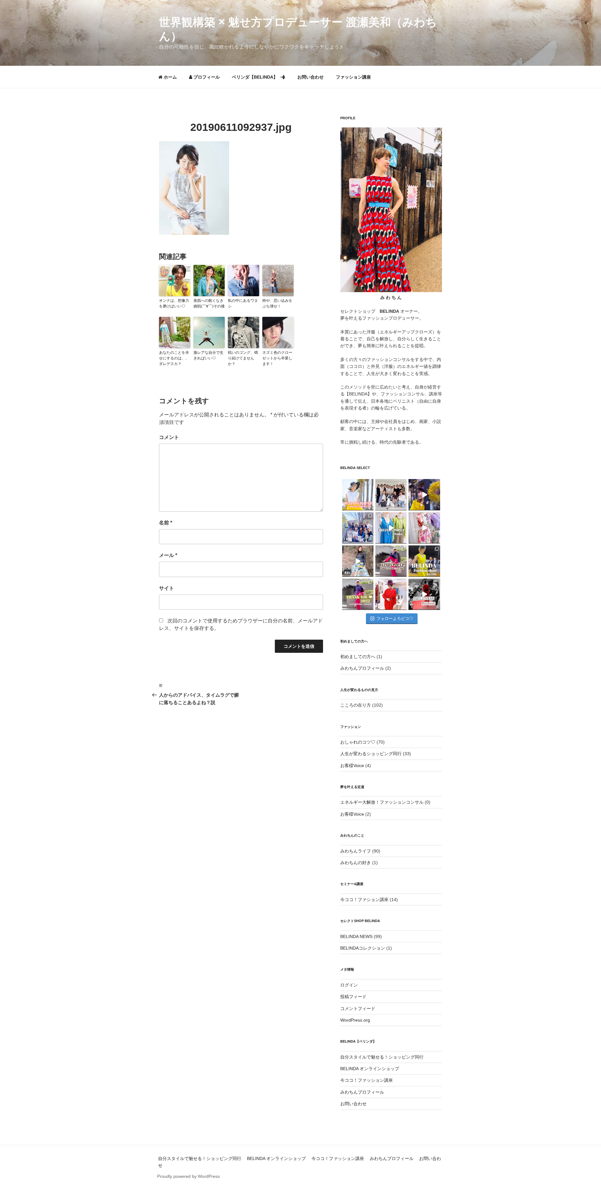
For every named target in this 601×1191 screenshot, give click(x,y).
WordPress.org (355, 1020)
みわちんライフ (355, 850)
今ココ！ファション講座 (364, 899)
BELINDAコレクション (362, 948)
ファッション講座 (353, 77)
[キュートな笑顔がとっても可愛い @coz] (357, 561)
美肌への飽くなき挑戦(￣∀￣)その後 (209, 303)
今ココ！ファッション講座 (366, 1080)
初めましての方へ (357, 656)
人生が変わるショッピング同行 (371, 753)
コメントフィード (357, 1008)
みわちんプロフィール (362, 668)
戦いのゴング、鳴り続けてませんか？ (243, 358)
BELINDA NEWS (356, 936)
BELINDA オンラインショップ (369, 1068)
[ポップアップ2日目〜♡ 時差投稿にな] (391, 528)
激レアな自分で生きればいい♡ (208, 355)
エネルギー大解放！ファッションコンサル (382, 802)
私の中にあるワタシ (243, 303)
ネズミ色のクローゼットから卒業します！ (277, 358)
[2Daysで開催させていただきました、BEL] (424, 528)
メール (168, 555)
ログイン (349, 984)
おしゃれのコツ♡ (357, 742)
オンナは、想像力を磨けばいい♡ (174, 303)
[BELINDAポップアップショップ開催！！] (357, 494)
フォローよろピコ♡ (395, 618)
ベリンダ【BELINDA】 (255, 77)
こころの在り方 (355, 705)
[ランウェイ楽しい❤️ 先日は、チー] (424, 594)
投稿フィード (353, 996)
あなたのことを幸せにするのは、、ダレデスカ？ (174, 358)
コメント (169, 437)
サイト (166, 588)
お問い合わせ (310, 77)
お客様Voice (352, 765)
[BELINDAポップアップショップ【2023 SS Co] (391, 561)
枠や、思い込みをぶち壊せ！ (277, 303)
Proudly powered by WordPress (188, 1176)
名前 (165, 522)
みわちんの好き (355, 862)
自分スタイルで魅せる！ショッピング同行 (382, 1057)
